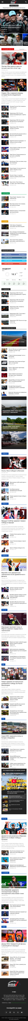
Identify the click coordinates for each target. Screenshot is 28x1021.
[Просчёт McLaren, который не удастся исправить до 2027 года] (4, 350)
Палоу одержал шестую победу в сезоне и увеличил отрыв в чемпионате (17, 859)
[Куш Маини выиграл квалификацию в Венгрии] (5, 490)
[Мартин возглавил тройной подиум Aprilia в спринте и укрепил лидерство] (5, 643)
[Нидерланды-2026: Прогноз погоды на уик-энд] (5, 322)
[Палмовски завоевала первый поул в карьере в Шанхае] (5, 913)
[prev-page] (2, 189)
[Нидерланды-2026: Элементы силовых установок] (5, 128)
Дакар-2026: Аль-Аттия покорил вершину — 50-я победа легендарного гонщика (17, 959)
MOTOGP (4, 609)
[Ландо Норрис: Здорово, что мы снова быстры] (5, 198)
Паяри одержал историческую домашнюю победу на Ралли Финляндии (12, 683)
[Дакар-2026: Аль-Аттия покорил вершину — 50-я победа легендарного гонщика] (5, 958)
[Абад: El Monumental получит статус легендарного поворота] (14, 339)
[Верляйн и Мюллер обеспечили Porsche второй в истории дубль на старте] (5, 603)
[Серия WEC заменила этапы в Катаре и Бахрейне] (14, 728)
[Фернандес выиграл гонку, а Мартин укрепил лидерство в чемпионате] (14, 619)
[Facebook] (6, 1012)
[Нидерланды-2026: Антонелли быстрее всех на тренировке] (5, 121)
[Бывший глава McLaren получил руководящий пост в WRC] (5, 705)
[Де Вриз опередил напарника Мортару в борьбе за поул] (5, 589)
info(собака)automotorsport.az (18, 1002)
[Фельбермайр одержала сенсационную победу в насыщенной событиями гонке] (14, 882)
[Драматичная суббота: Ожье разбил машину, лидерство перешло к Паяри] (5, 698)
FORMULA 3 (5, 503)
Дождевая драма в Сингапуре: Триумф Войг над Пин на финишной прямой (18, 920)
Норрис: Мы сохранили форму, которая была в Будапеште (12, 94)
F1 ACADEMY (5, 872)
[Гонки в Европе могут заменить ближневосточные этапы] (5, 751)
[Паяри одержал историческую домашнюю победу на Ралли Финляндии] (14, 673)
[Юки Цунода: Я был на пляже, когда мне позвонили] (5, 163)
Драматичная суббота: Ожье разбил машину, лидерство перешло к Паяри (17, 698)
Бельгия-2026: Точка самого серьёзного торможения (11, 442)
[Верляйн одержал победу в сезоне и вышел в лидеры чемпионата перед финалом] (5, 596)
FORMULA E (5, 555)
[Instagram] (10, 1012)
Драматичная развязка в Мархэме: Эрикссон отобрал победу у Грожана (13, 837)
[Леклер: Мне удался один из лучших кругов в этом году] (14, 58)
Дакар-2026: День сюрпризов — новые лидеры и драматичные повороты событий (17, 973)
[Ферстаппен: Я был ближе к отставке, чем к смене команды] (5, 183)
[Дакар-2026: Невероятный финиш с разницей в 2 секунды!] (14, 936)
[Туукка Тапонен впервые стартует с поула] (5, 542)
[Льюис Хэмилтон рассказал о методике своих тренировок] (4, 375)
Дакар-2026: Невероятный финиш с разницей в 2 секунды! (13, 945)
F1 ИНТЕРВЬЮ (5, 193)
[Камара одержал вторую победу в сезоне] (5, 497)
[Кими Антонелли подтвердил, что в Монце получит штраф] (5, 142)
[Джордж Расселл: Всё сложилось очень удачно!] (5, 108)
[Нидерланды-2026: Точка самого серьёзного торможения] (5, 315)
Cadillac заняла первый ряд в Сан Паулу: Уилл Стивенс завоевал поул (17, 765)
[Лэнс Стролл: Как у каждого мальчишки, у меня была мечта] (5, 241)
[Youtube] (21, 1012)
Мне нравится (22, 254)
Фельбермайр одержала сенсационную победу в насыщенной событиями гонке (12, 891)
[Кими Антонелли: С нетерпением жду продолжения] (5, 212)
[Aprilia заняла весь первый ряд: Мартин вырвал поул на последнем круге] (5, 651)
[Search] (26, 2)
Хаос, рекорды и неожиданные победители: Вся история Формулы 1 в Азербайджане (18, 233)
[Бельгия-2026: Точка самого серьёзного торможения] (14, 439)
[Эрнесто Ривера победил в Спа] (5, 549)
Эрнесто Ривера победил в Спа (17, 547)
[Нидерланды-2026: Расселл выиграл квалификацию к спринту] (14, 21)
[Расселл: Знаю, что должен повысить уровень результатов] (5, 176)
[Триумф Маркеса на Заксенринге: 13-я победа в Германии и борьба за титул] (5, 658)
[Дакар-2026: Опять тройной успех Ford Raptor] (5, 966)
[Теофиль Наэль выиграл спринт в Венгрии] (5, 535)
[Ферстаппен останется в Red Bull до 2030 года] (11, 42)
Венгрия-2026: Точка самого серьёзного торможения (11, 427)
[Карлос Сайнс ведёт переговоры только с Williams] (4, 369)
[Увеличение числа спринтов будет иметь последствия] (4, 363)
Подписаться (22, 263)
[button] (2, 2)
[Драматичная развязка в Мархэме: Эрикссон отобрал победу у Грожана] (14, 828)
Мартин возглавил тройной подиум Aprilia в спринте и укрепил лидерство (18, 643)
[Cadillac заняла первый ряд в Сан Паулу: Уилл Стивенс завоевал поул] (5, 765)
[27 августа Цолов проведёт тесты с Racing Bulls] (4, 357)
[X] (17, 1012)
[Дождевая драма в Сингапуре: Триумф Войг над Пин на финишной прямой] (5, 920)
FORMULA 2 (5, 453)
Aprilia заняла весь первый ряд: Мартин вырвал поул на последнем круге (18, 651)
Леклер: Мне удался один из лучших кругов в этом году (11, 67)
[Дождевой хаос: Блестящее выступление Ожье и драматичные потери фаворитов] (5, 712)
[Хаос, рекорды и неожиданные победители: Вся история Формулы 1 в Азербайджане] (5, 233)
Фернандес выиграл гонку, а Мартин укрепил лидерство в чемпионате (11, 628)
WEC (3, 718)
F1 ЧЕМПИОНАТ (6, 289)
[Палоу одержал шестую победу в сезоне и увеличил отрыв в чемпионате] (5, 859)
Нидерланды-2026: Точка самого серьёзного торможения (12, 411)
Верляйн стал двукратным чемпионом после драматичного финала (13, 574)
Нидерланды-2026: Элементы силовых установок (14, 7)
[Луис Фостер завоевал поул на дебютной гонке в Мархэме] (5, 852)
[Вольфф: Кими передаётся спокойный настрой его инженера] (4, 387)
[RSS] (14, 1012)
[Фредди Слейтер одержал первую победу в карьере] (14, 513)
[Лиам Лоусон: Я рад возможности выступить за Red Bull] (5, 156)
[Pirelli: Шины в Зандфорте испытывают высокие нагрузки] (5, 226)
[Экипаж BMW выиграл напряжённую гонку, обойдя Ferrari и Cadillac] (5, 757)
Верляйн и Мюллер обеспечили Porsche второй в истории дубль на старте (18, 603)
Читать (24, 257)
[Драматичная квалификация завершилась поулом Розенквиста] (5, 866)
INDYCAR (4, 818)
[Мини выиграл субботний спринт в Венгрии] (5, 484)
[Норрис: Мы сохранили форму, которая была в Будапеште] (14, 85)
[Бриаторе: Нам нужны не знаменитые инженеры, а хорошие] (4, 394)
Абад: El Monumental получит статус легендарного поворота (13, 342)
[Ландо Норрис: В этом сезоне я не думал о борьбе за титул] (5, 170)
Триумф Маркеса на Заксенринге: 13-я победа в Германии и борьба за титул (18, 658)
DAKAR (4, 926)
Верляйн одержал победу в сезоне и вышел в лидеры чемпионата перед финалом (18, 596)
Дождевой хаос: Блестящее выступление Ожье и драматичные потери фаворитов (18, 712)
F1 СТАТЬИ (4, 221)
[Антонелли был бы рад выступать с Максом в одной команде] (5, 135)
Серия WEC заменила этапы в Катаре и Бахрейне (12, 737)
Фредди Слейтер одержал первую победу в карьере (13, 522)
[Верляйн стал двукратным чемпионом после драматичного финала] (14, 565)
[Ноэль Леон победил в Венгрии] (14, 463)
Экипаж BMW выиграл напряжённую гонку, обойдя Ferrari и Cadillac (18, 758)
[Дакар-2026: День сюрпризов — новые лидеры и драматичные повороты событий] (5, 973)
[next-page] (5, 189)
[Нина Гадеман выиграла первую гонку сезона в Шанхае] (5, 906)
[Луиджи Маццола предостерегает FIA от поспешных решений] (4, 381)
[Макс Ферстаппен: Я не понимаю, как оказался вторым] (5, 205)
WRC (3, 664)
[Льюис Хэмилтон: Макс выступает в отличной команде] (5, 149)
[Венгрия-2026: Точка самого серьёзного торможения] (14, 423)
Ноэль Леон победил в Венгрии (12, 471)
